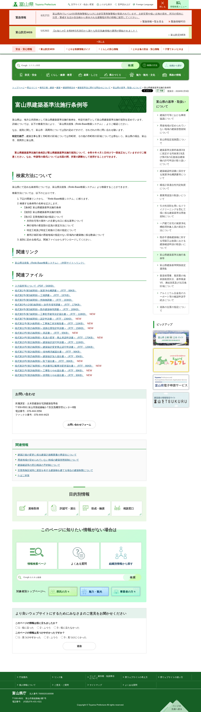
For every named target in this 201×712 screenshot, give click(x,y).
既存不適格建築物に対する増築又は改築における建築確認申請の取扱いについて (173, 242)
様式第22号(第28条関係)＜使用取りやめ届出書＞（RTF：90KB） (49, 375)
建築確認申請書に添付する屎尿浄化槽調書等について (173, 174)
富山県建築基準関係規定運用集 (173, 267)
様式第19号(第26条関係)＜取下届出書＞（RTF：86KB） (45, 361)
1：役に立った (26, 627)
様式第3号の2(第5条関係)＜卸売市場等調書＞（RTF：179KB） (48, 304)
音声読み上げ (124, 4)
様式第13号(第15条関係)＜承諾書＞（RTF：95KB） (42, 333)
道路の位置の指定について (173, 309)
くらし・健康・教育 (61, 75)
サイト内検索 (18, 65)
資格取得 (33, 508)
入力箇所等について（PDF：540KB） (35, 286)
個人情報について (27, 685)
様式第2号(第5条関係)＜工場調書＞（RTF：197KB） (43, 295)
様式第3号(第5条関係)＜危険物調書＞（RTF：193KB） (44, 300)
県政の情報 (175, 75)
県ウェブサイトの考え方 (136, 677)
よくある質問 (79, 563)
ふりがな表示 (106, 4)
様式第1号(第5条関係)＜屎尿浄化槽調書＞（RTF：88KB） (46, 290)
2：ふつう (45, 627)
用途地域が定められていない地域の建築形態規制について (173, 129)
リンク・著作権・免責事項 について (102, 677)
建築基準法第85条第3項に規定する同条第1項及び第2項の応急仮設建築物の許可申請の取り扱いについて (173, 157)
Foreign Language (144, 4)
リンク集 (58, 677)
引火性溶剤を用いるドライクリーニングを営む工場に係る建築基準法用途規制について (173, 211)
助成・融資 (98, 508)
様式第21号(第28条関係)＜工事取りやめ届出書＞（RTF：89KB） (49, 370)
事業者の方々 (128, 591)
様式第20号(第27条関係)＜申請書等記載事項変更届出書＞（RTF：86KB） (54, 366)
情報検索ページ (37, 563)
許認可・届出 (68, 508)
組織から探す (176, 65)
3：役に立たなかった (68, 627)
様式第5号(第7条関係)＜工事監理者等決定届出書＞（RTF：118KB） (51, 314)
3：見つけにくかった (75, 637)
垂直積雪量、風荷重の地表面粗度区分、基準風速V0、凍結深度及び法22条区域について (173, 280)
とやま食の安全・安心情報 (146, 49)
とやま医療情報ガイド (79, 49)
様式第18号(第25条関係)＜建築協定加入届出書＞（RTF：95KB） (49, 356)
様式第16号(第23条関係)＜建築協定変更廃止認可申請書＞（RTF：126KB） (55, 347)
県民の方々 (63, 591)
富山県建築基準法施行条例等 (173, 256)
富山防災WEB (178, 35)
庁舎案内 (23, 677)
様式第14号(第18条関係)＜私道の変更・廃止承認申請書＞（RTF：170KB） (55, 337)
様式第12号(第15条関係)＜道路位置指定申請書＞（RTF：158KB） (50, 328)
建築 (58, 87)
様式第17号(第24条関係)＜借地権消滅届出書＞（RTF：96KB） (48, 351)
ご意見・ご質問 (61, 685)
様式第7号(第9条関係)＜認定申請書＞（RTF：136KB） (44, 319)
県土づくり (115, 75)
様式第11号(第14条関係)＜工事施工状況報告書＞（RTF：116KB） (50, 323)
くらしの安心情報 (109, 49)
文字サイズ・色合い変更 (82, 4)
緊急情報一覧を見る (153, 21)
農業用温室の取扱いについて (173, 197)
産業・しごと (91, 75)
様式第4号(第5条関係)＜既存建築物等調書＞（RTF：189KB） (47, 309)
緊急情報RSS (178, 21)
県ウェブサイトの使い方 (171, 677)
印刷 (161, 91)
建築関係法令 (69, 87)
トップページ (18, 87)
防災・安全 (31, 75)
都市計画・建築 (47, 87)
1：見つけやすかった (29, 637)
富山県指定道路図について (173, 141)
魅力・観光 (95, 591)
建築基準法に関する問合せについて (94, 87)
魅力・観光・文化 (145, 75)
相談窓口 (128, 508)
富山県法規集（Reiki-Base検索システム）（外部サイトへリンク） (50, 263)
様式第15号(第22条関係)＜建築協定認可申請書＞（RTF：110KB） (50, 342)
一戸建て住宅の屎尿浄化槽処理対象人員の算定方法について (173, 227)
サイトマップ (96, 685)
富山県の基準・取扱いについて (127, 87)
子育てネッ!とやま (174, 49)
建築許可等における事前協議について (173, 117)
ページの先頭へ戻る (174, 705)
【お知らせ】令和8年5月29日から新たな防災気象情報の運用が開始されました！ (95, 31)
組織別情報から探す (121, 563)
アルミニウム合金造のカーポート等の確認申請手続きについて (173, 296)
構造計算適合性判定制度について (173, 187)
